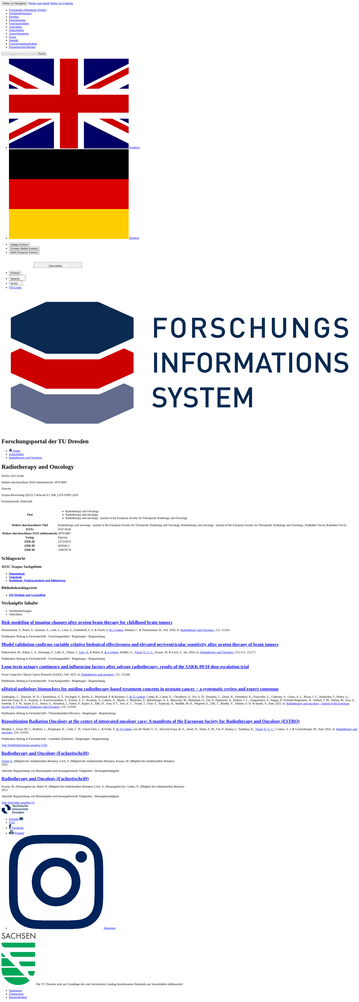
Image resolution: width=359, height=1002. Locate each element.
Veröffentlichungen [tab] (20, 611)
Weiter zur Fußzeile (61, 3)
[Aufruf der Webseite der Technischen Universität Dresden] (17, 812)
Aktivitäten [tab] (15, 614)
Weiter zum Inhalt (38, 3)
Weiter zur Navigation (14, 3)
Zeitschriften (56, 266)
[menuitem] (183, 10)
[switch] (19, 245)
